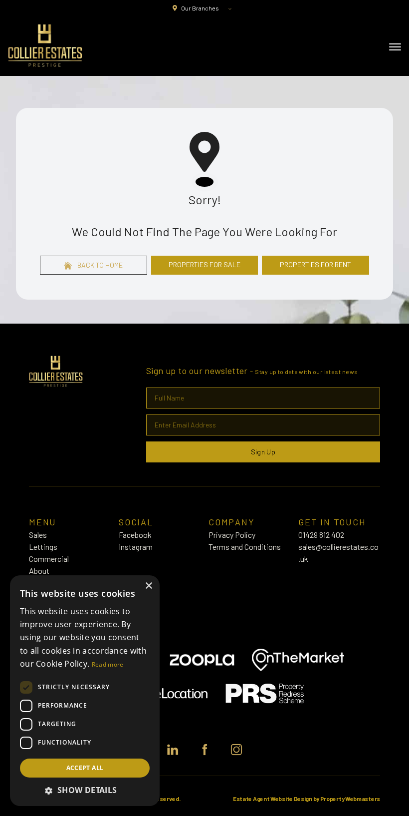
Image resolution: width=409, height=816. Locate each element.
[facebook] (204, 750)
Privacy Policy (231, 534)
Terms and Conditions (244, 546)
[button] (85, 790)
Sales (38, 534)
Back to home (99, 265)
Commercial (49, 558)
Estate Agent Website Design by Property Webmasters (306, 798)
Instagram (136, 546)
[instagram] (236, 750)
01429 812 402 (321, 534)
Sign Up (263, 451)
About (39, 570)
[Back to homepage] (45, 46)
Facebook (135, 534)
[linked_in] (173, 750)
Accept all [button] (85, 768)
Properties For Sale (204, 264)
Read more (108, 664)
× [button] (148, 586)
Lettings (43, 546)
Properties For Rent (315, 264)
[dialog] (85, 690)
